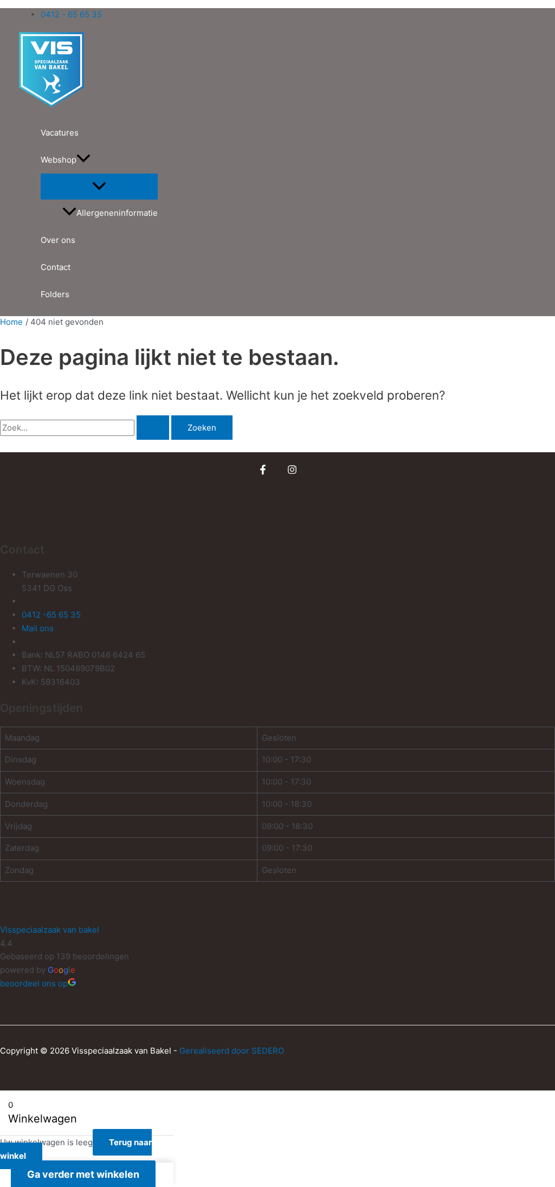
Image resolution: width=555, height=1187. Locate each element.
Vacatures (60, 132)
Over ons (58, 240)
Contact (55, 267)
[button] (83, 160)
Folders (55, 294)
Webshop (58, 160)
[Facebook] (263, 471)
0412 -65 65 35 (51, 614)
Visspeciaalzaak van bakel (49, 930)
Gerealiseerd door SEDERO (231, 1050)
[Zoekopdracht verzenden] (153, 427)
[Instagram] (292, 471)
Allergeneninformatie (117, 213)
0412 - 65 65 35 (71, 14)
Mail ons (38, 628)
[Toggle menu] (99, 187)
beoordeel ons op (34, 983)
